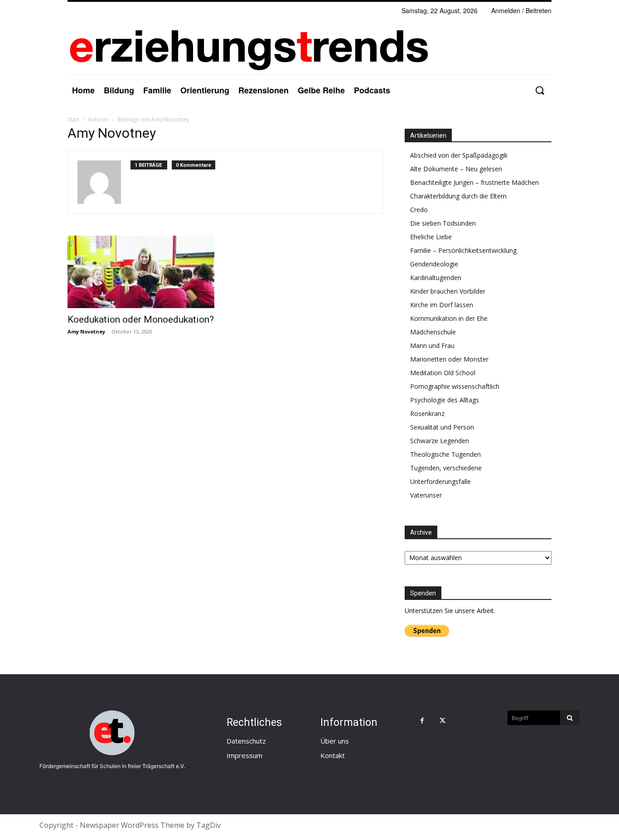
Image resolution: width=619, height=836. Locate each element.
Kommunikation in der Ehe (449, 318)
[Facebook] (422, 721)
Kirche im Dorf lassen (441, 304)
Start (73, 119)
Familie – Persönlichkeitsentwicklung (463, 250)
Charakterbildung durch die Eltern (458, 196)
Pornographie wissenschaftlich (454, 386)
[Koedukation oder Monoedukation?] (141, 272)
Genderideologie (434, 264)
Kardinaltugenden (435, 277)
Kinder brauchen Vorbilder (447, 291)
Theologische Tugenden (445, 454)
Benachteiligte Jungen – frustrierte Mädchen (474, 182)
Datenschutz (246, 740)
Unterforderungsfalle (440, 481)
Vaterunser (426, 495)
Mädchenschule (433, 332)
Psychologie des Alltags (444, 400)
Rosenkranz (427, 413)
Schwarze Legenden (439, 440)
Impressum (244, 755)
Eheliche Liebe (431, 236)
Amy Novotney (86, 331)
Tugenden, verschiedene (446, 468)
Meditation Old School (442, 372)
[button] (539, 90)
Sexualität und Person (442, 427)
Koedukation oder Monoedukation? (141, 319)
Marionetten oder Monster (449, 359)
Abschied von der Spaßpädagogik (459, 155)
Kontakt (332, 755)
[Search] (570, 717)
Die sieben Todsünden (443, 223)
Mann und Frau (432, 345)
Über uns (334, 740)
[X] (442, 721)
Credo (419, 209)
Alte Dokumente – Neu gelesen (456, 168)
